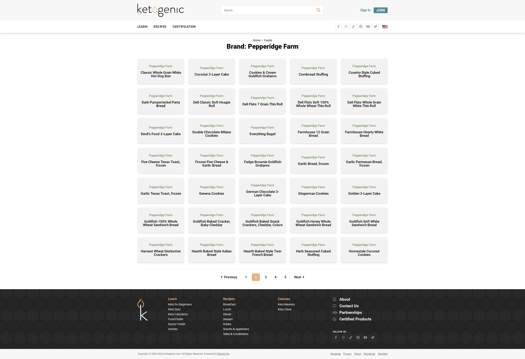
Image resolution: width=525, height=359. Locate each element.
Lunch (227, 309)
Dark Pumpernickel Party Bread (161, 104)
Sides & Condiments (235, 334)
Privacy (347, 353)
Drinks (227, 324)
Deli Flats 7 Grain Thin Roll (262, 104)
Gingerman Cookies (313, 194)
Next (298, 277)
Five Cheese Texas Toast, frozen (160, 163)
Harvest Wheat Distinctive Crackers (161, 253)
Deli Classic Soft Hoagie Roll (211, 104)
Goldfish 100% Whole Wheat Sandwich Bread (161, 223)
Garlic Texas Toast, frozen (161, 194)
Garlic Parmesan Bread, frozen (364, 163)
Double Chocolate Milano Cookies (211, 134)
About (344, 299)
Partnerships (350, 313)
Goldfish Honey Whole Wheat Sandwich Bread (313, 223)
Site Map (383, 353)
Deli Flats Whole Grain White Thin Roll (364, 104)
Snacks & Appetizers (236, 329)
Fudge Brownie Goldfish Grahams (262, 163)
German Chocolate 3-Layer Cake (262, 193)
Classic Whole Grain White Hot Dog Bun (161, 74)
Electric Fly (223, 353)
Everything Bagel (262, 134)
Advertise (335, 353)
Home (256, 40)
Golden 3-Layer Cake (364, 194)
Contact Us (349, 306)
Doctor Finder (176, 324)
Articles (173, 329)
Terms (357, 353)
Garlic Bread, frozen (313, 164)
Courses (284, 299)
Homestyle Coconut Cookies (364, 253)
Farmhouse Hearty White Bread (364, 134)
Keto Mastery (286, 304)
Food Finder (175, 319)
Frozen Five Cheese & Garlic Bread (211, 163)
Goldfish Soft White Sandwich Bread (364, 223)
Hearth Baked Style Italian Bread (212, 253)
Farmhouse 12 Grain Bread (313, 134)
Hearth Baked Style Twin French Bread (262, 253)
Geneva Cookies (211, 194)
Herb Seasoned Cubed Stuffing (313, 253)
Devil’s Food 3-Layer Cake (161, 134)
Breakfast (229, 304)
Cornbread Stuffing (313, 74)
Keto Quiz (174, 309)
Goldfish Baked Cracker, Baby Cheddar (211, 223)
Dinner (227, 314)
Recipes (229, 299)
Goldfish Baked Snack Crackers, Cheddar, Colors (262, 223)
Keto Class (284, 309)
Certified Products (355, 319)
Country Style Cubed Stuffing (364, 74)
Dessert (228, 319)
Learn (172, 299)
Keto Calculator (178, 314)
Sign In (365, 10)
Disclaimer (369, 353)
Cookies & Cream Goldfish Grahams (263, 74)
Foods (268, 40)
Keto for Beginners (180, 304)
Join (380, 10)
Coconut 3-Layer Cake (212, 74)
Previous (230, 277)
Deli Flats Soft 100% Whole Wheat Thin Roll (313, 104)
